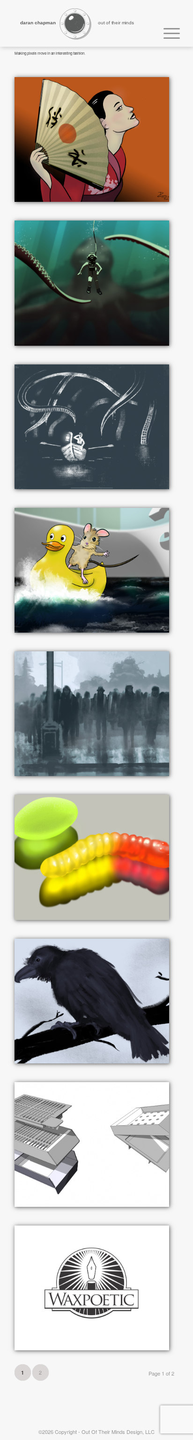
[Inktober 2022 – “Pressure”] (92, 283)
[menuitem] (167, 31)
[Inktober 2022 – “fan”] (92, 139)
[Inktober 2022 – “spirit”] (92, 713)
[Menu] (167, 31)
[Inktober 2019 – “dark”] (92, 426)
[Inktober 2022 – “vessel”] (92, 570)
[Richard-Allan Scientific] (92, 1144)
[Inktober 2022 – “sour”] (92, 857)
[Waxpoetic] (92, 1288)
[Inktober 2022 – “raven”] (92, 1001)
